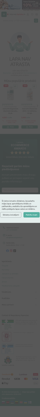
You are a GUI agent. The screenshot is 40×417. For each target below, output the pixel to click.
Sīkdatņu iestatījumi (11, 215)
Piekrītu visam (31, 215)
